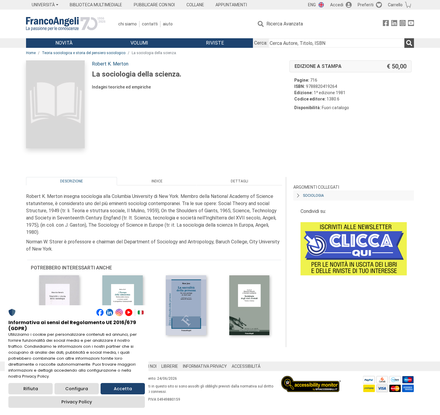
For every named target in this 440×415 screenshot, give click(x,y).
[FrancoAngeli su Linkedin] (394, 24)
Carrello (395, 4)
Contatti (150, 24)
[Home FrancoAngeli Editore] (65, 24)
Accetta (123, 389)
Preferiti (366, 4)
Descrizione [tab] (71, 181)
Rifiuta (30, 389)
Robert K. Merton (110, 64)
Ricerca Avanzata (284, 24)
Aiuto (168, 24)
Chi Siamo (127, 24)
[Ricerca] (409, 43)
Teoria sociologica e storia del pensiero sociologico (83, 53)
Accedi (336, 4)
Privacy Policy (76, 402)
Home (31, 53)
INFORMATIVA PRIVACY (205, 366)
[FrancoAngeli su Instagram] (403, 24)
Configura (76, 389)
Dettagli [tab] (239, 181)
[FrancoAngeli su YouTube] (411, 24)
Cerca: (260, 43)
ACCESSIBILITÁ (246, 366)
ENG (312, 4)
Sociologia (313, 195)
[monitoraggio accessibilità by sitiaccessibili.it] (311, 379)
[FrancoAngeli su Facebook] (386, 24)
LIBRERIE (169, 366)
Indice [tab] (157, 181)
